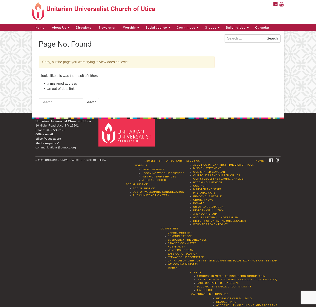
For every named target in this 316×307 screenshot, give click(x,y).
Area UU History (205, 213)
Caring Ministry (180, 232)
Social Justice (157, 27)
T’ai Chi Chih (206, 290)
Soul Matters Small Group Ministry (224, 286)
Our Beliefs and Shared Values (216, 175)
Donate (198, 203)
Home (39, 27)
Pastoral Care (204, 192)
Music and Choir (154, 180)
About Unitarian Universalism (215, 217)
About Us (59, 27)
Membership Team (180, 250)
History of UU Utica (208, 210)
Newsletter (107, 27)
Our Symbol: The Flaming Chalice (218, 178)
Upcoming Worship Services (163, 173)
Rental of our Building (234, 298)
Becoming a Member (207, 182)
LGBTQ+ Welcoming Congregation (158, 192)
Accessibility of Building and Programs (246, 305)
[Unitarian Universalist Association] (127, 132)
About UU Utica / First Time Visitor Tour (223, 164)
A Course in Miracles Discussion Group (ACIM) (232, 276)
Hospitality (176, 246)
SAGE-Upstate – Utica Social (218, 283)
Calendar (262, 27)
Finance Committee (182, 243)
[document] (158, 72)
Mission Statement (207, 168)
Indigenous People (207, 196)
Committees (186, 27)
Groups (211, 27)
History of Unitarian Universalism (219, 221)
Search (91, 102)
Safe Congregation (183, 253)
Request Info (226, 302)
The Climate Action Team (151, 195)
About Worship (153, 169)
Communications (180, 236)
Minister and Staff (207, 189)
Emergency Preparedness (187, 239)
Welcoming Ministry (183, 264)
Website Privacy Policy (210, 224)
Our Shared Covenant (210, 172)
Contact (199, 186)
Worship (129, 27)
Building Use (236, 27)
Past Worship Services (159, 176)
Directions (84, 27)
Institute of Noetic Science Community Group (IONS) (237, 279)
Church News (203, 200)
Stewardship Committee (186, 257)
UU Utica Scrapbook (208, 207)
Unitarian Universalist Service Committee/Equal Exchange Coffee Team (222, 260)
